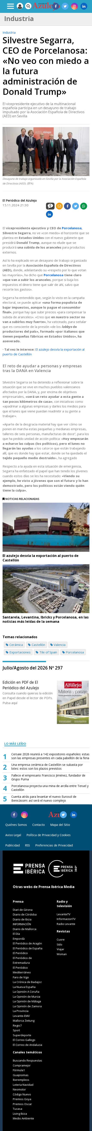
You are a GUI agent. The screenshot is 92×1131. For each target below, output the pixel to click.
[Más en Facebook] (14, 814)
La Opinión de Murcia (26, 996)
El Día (16, 934)
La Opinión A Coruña (26, 992)
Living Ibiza (20, 1114)
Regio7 (17, 1025)
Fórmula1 (19, 1070)
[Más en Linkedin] (73, 814)
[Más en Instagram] (24, 814)
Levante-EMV (21, 1016)
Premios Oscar (22, 1104)
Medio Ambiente (23, 1118)
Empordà (19, 939)
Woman (62, 954)
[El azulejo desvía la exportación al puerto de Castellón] (46, 527)
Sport (16, 1030)
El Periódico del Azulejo (20, 200)
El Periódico (20, 953)
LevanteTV (63, 914)
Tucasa (17, 1109)
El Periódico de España (27, 948)
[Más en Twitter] (63, 814)
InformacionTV (66, 919)
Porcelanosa (72, 228)
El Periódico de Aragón (27, 943)
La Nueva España (24, 987)
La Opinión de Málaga (27, 1001)
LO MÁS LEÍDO (15, 744)
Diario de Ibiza (22, 919)
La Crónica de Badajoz (27, 982)
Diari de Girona (23, 910)
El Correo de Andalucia (27, 1045)
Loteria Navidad (23, 1085)
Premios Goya (22, 1099)
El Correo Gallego (24, 1040)
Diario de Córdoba (25, 914)
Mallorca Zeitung (23, 1020)
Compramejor (22, 1065)
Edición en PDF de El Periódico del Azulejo (21, 685)
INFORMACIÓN (22, 924)
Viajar (60, 949)
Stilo (59, 944)
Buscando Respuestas (27, 1060)
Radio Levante (66, 924)
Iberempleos (21, 1080)
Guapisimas (20, 1075)
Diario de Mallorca (24, 929)
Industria (9, 32)
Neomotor (19, 1089)
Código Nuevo (22, 1094)
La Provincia (20, 1011)
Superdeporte (22, 1035)
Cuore (61, 939)
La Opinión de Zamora (27, 1006)
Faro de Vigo (21, 977)
